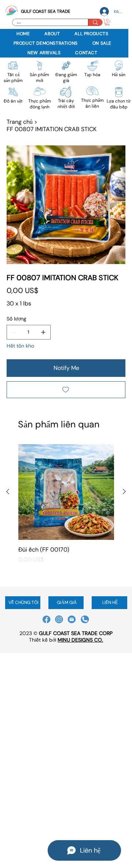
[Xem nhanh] (66, 492)
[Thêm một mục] (43, 332)
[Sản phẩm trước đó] (7, 491)
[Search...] (95, 22)
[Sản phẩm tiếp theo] (124, 491)
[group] (66, 512)
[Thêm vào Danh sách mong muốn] (66, 389)
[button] (107, 22)
